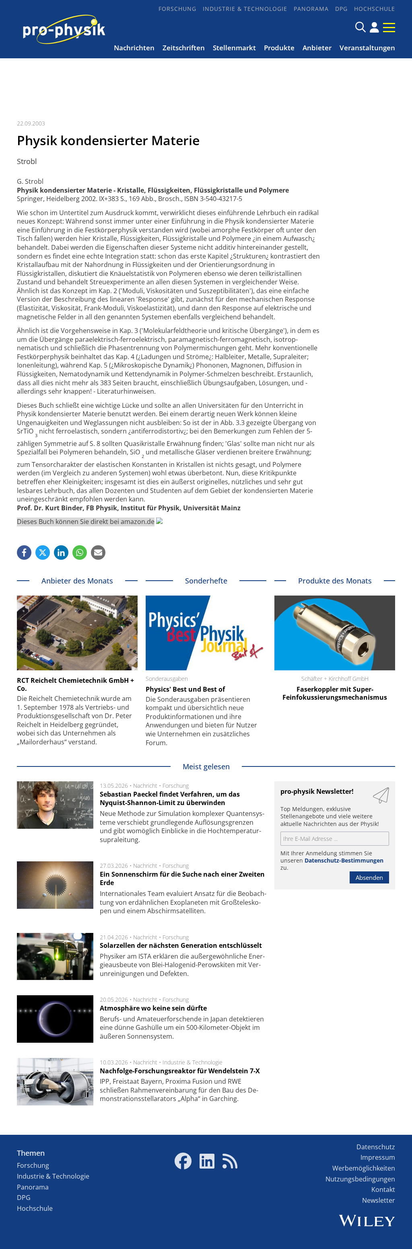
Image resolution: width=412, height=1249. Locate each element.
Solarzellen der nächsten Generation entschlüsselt (181, 945)
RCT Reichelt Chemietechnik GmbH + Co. (75, 684)
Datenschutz (375, 1146)
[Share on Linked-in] (61, 552)
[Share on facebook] (24, 552)
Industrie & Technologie (245, 8)
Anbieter (317, 47)
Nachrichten (134, 47)
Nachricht (145, 785)
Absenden (369, 877)
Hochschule (374, 8)
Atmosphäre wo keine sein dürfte (153, 1008)
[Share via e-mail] (98, 552)
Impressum (377, 1157)
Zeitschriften (184, 47)
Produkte (279, 47)
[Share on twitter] (42, 552)
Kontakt (383, 1189)
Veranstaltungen (367, 47)
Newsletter (378, 1200)
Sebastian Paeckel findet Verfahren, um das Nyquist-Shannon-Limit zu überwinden (170, 798)
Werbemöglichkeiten (363, 1168)
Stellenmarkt (234, 47)
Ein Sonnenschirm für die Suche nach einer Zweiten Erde (182, 878)
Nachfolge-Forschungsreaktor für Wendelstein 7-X (180, 1070)
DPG (341, 8)
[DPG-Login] (374, 27)
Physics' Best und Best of (185, 689)
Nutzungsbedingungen (360, 1179)
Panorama (311, 8)
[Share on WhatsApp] (79, 552)
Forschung (177, 8)
